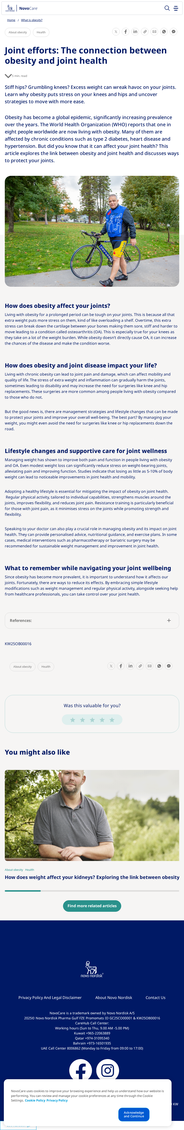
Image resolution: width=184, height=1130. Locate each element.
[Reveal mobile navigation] (176, 8)
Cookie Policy (35, 1100)
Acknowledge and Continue (134, 1114)
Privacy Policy (57, 1100)
